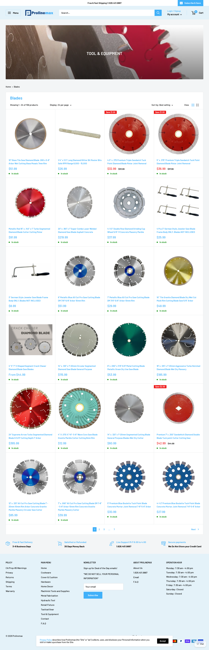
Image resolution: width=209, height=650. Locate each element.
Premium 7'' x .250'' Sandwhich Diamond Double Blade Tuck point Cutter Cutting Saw (178, 436)
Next (193, 529)
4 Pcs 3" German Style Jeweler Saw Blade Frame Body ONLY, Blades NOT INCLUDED (176, 230)
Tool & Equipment (50, 614)
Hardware (46, 581)
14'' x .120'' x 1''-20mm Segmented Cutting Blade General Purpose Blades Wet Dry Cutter (128, 436)
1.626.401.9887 (140, 572)
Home (8, 87)
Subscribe (93, 595)
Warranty (10, 591)
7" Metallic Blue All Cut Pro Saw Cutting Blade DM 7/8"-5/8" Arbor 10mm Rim (128, 299)
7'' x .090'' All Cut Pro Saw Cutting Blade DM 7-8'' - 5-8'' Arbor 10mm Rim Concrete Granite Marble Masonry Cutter (80, 506)
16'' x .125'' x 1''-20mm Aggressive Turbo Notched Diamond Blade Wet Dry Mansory (178, 367)
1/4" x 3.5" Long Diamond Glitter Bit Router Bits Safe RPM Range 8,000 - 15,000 (80, 162)
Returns (10, 577)
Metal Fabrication (49, 595)
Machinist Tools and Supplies (55, 591)
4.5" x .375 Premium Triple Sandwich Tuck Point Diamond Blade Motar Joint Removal (126, 162)
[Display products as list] (197, 105)
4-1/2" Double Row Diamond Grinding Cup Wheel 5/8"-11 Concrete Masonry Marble (126, 230)
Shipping (10, 581)
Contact (45, 618)
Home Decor (47, 586)
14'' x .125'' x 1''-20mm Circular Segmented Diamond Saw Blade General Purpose (77, 367)
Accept (163, 641)
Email (136, 577)
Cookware (46, 572)
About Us (137, 568)
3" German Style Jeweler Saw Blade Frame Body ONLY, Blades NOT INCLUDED (28, 299)
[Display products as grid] (193, 105)
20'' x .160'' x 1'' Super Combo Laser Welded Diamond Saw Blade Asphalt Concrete (77, 230)
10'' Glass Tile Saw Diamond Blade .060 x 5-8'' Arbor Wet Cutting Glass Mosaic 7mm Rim (29, 162)
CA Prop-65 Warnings (16, 568)
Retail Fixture (47, 604)
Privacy (9, 572)
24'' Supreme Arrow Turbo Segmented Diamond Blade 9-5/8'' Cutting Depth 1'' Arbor (30, 436)
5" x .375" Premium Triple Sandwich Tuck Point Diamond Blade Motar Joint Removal (178, 162)
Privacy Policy (46, 640)
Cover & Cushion (49, 577)
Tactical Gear (47, 609)
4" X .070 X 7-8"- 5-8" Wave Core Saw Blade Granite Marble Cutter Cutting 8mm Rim (78, 436)
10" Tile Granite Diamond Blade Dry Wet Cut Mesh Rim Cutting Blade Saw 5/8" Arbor (176, 299)
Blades (17, 87)
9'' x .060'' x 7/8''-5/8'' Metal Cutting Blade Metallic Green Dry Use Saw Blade (126, 367)
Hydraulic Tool (48, 600)
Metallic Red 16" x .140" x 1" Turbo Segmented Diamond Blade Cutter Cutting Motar (29, 230)
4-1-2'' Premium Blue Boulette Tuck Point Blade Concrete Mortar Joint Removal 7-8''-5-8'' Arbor (178, 505)
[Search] (158, 13)
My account (173, 14)
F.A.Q (43, 623)
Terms (9, 586)
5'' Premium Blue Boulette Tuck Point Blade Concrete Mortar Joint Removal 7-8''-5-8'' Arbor (129, 505)
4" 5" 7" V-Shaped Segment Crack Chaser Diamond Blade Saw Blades (27, 367)
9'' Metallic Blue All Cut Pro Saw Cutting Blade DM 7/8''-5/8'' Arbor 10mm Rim (79, 299)
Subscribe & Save (192, 3)
